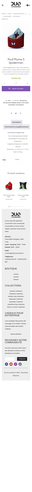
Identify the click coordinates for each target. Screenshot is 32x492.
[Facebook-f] (6, 364)
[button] (9, 206)
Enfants (9, 13)
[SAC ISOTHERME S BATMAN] (28, 14)
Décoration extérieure (9, 102)
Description (16, 122)
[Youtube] (11, 364)
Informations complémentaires (17, 127)
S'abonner (22, 359)
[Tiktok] (20, 364)
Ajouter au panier (17, 89)
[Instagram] (15, 364)
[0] (29, 5)
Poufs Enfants (7, 16)
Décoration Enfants (19, 13)
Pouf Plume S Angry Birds (9, 195)
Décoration (23, 100)
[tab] (16, 122)
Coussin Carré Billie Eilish (23, 195)
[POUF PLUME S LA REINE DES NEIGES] (26, 14)
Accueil (4, 13)
